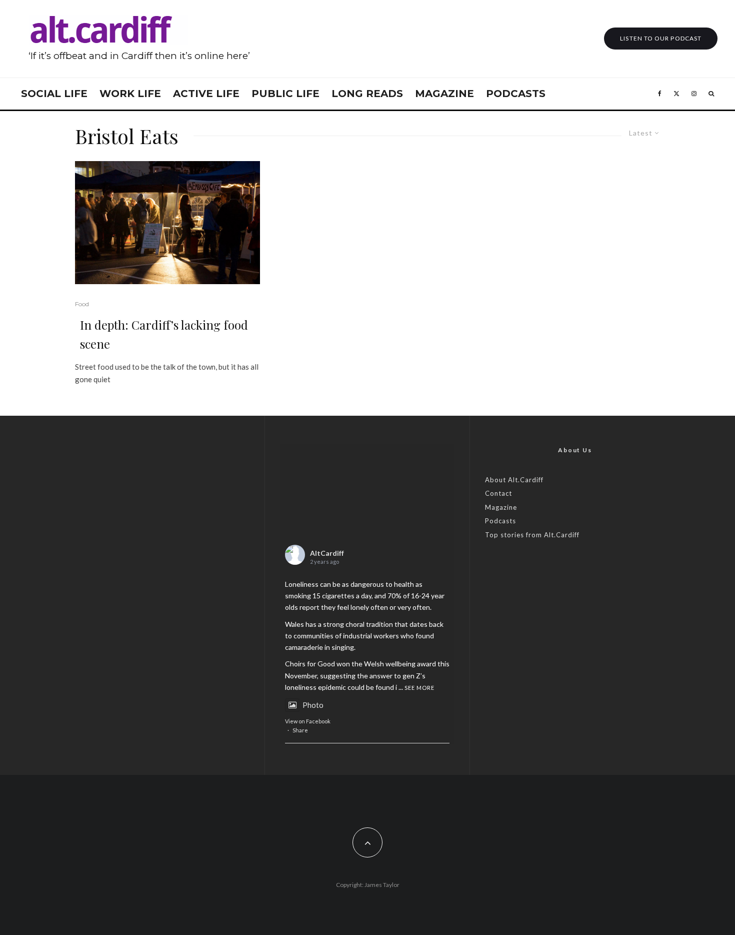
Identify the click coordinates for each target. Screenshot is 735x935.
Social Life (54, 94)
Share (300, 730)
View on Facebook (307, 721)
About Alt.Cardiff (514, 480)
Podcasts (516, 94)
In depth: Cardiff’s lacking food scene (164, 334)
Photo (313, 704)
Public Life (286, 94)
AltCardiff (327, 553)
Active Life (206, 94)
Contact (498, 493)
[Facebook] (660, 94)
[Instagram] (694, 94)
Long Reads (367, 94)
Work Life (130, 94)
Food (82, 304)
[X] (677, 94)
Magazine (444, 94)
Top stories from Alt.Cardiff (532, 535)
